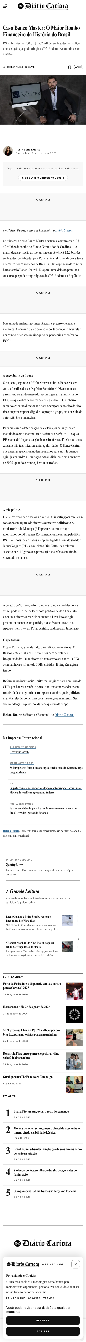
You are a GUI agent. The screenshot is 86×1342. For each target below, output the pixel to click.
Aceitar (43, 1331)
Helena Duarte (11, 831)
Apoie (78, 67)
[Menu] (5, 6)
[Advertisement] (43, 208)
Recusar (43, 1320)
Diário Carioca (64, 230)
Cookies (34, 1298)
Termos (49, 1298)
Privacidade (15, 1298)
